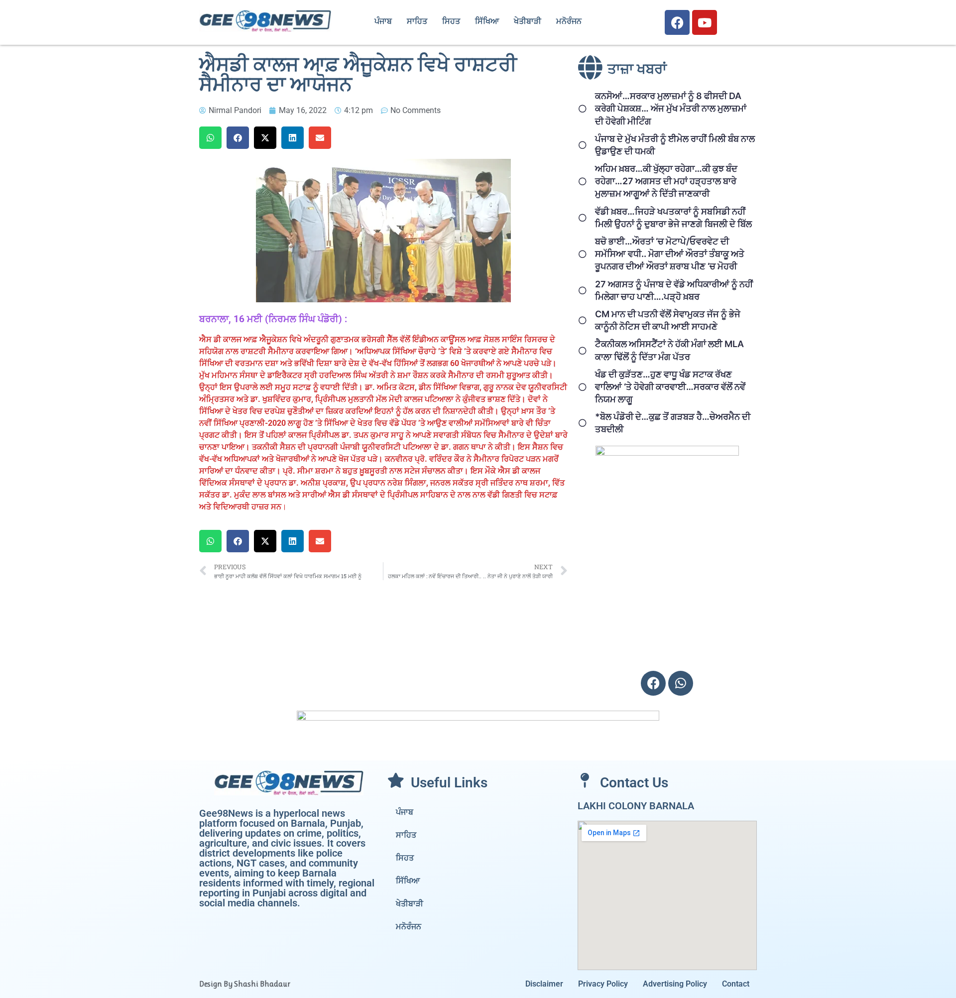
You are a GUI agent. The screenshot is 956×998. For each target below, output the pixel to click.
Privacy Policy (603, 984)
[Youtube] (704, 22)
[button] (210, 137)
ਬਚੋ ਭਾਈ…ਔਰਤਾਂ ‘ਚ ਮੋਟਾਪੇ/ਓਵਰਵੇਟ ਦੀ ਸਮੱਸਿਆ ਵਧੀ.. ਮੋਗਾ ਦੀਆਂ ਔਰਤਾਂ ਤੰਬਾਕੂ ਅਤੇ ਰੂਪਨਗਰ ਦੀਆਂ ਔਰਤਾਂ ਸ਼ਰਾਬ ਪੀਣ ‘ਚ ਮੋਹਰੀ (669, 253)
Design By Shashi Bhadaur (244, 984)
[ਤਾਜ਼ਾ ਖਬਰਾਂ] (590, 67)
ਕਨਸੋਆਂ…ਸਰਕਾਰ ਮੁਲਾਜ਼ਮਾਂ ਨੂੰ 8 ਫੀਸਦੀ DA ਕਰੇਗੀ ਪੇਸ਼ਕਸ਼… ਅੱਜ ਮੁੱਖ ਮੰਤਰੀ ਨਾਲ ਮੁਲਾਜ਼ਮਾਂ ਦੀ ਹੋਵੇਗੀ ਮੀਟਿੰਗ (670, 108)
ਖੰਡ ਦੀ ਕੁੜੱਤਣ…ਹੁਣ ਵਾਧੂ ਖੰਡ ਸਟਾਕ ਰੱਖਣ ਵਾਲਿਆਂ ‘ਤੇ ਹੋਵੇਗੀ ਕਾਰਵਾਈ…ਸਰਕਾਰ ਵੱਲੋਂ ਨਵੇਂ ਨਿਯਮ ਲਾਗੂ (670, 386)
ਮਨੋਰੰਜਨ (569, 21)
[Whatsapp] (680, 683)
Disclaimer (544, 984)
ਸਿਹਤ (451, 21)
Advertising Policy (675, 984)
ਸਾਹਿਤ (417, 21)
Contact (735, 984)
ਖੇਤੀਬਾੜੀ (527, 21)
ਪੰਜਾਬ (383, 21)
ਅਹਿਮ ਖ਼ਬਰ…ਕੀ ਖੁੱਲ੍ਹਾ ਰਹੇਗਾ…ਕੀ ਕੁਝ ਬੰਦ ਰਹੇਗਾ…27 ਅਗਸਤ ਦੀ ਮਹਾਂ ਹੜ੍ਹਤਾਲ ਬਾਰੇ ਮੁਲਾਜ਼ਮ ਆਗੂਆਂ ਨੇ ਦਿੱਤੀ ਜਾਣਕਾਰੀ (666, 181)
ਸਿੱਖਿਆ (487, 21)
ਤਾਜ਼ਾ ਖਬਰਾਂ (637, 69)
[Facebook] (677, 22)
